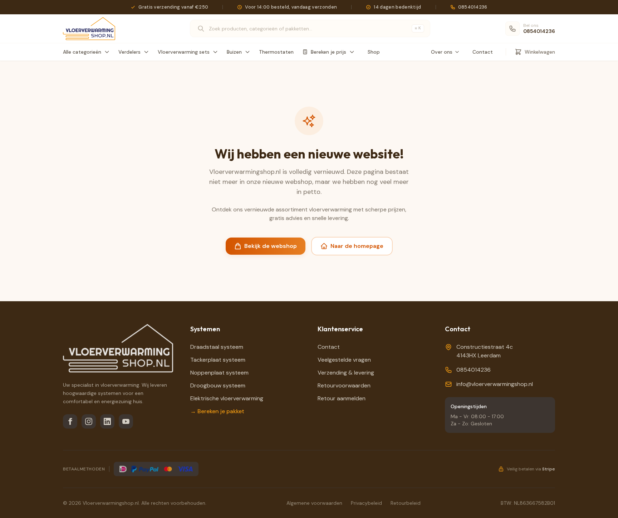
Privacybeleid (366, 503)
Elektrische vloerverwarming (226, 398)
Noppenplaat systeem (219, 372)
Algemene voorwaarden (314, 503)
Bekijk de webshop (270, 246)
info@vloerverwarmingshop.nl (494, 384)
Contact (482, 52)
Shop (374, 52)
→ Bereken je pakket (217, 411)
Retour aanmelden (342, 398)
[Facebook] (70, 421)
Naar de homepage (356, 246)
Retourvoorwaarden (344, 385)
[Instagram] (89, 421)
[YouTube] (126, 421)
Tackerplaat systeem (217, 359)
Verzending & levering (346, 372)
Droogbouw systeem (217, 385)
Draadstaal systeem (216, 347)
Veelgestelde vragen (344, 359)
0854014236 (473, 369)
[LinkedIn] (107, 421)
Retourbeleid (406, 503)
